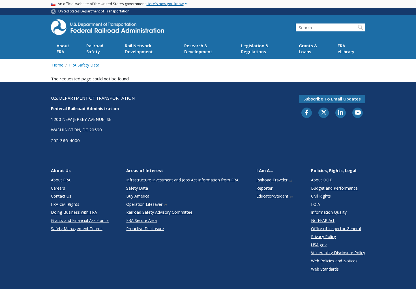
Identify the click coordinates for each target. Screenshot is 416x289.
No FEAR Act (322, 220)
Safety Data (137, 188)
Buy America (137, 196)
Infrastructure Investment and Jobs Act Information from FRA (182, 180)
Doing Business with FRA (74, 212)
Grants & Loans (308, 49)
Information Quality (329, 212)
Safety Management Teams (76, 228)
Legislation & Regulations (255, 49)
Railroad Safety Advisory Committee (159, 212)
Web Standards (325, 269)
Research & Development (198, 49)
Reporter (264, 188)
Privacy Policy (323, 236)
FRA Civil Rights (65, 204)
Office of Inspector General (336, 228)
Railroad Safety (94, 49)
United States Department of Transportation (93, 11)
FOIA (315, 204)
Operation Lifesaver (144, 204)
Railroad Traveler (272, 180)
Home (57, 65)
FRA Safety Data (84, 65)
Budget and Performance (334, 188)
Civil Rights (321, 196)
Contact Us (61, 196)
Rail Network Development (139, 49)
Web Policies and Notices (334, 261)
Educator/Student (272, 196)
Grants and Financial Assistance (80, 220)
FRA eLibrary (346, 49)
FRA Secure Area (141, 220)
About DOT (321, 180)
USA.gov (319, 244)
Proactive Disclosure (145, 228)
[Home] (107, 28)
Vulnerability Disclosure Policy (338, 252)
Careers (58, 188)
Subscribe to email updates (332, 99)
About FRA (63, 49)
